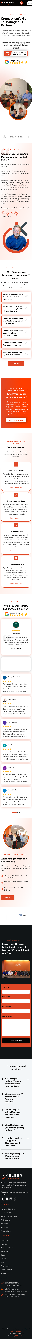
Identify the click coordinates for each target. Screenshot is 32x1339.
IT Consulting (5, 1220)
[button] (14, 812)
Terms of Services (16, 1331)
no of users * (6, 1006)
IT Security (4, 1213)
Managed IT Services (8, 1209)
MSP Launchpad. (19, 1336)
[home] (9, 3)
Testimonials (5, 1266)
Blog (2, 1262)
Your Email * (6, 997)
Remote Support (6, 1270)
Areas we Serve (6, 1231)
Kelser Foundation (7, 1248)
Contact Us (4, 1240)
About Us (4, 1244)
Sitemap (3, 1273)
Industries (4, 1224)
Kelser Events (5, 1251)
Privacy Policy (23, 1329)
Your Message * (7, 1016)
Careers (3, 1255)
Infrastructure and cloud (9, 1216)
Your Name (6, 987)
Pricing (3, 1259)
